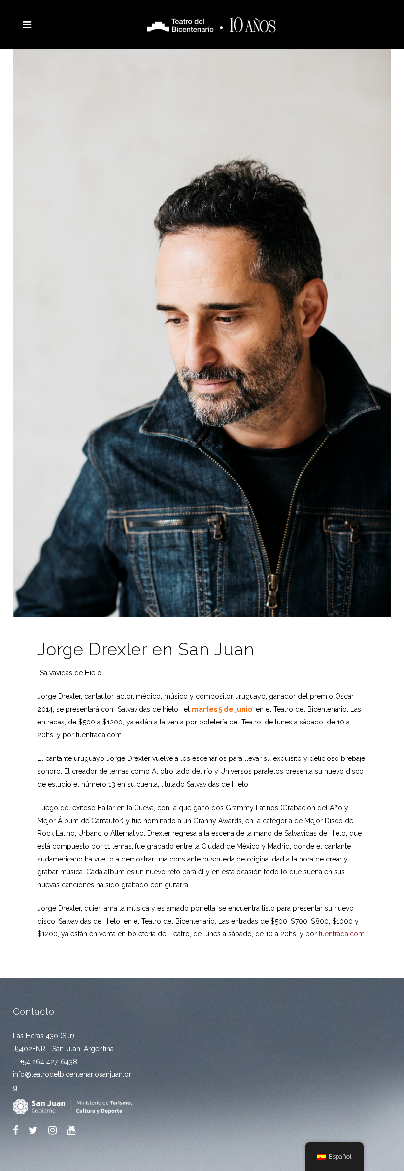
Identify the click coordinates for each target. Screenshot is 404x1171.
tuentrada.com (342, 934)
